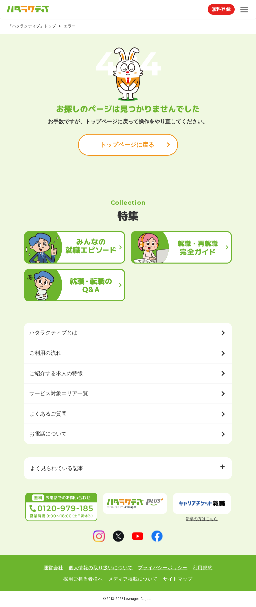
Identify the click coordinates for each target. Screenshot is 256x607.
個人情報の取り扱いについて (101, 567)
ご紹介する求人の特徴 (56, 373)
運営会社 (53, 567)
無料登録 (221, 9)
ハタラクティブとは (53, 332)
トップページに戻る (127, 144)
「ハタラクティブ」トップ (32, 26)
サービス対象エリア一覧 (58, 393)
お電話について (48, 434)
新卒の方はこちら (202, 518)
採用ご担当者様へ (83, 579)
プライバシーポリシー (162, 567)
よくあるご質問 (48, 414)
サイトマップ (178, 579)
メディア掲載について (133, 579)
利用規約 (202, 567)
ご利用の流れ (45, 353)
